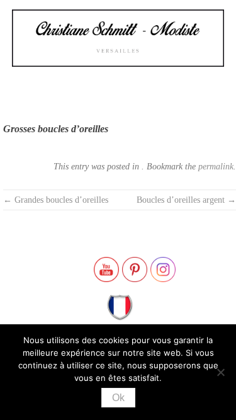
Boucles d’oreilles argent (186, 200)
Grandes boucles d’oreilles (55, 200)
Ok (118, 397)
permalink (215, 166)
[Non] (220, 372)
